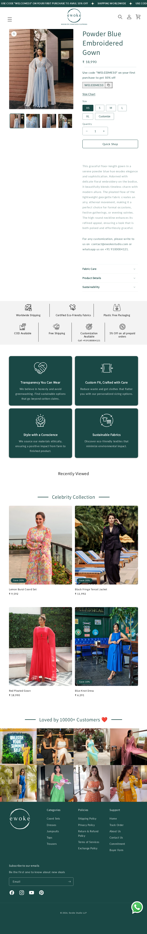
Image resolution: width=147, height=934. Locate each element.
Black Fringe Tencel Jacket (91, 589)
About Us (115, 831)
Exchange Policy (88, 848)
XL (87, 116)
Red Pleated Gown (20, 690)
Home (113, 818)
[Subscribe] (69, 881)
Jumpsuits (53, 831)
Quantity (87, 124)
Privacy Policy (86, 825)
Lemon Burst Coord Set (23, 589)
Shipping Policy (87, 818)
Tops (49, 837)
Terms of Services (88, 842)
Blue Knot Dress (84, 690)
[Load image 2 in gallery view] (33, 121)
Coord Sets (53, 818)
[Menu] (10, 19)
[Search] (120, 17)
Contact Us (116, 837)
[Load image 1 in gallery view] (17, 121)
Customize (104, 116)
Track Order (117, 825)
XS (88, 107)
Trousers (52, 843)
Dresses (51, 825)
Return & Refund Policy (88, 833)
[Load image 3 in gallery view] (49, 121)
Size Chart (88, 94)
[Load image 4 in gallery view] (65, 121)
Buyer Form (117, 850)
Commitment (117, 843)
